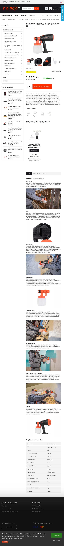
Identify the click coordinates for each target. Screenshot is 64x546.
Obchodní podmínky (38, 508)
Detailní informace (31, 108)
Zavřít (55, 118)
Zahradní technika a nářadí (11, 55)
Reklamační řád (37, 511)
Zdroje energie (8, 33)
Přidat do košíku (42, 87)
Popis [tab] (29, 173)
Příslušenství (7, 66)
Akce (4, 77)
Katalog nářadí (8, 29)
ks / (9, 527)
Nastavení (5, 541)
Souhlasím (57, 535)
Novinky (5, 81)
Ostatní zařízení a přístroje (11, 52)
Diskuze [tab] (44, 173)
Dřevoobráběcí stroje (10, 57)
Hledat (36, 8)
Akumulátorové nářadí (10, 35)
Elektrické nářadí (9, 38)
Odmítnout (56, 540)
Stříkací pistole (51, 444)
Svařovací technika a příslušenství (10, 42)
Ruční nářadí (7, 49)
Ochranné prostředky (10, 68)
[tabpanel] (34, 147)
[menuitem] (7, 15)
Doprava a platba (7, 508)
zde (21, 538)
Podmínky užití (36, 506)
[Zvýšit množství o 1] (31, 87)
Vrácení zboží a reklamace (10, 511)
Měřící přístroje (8, 60)
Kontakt (4, 506)
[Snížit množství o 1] (27, 87)
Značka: (56, 71)
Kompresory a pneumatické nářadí (12, 46)
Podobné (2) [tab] (36, 173)
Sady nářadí (7, 71)
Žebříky (6, 74)
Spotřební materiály (9, 63)
